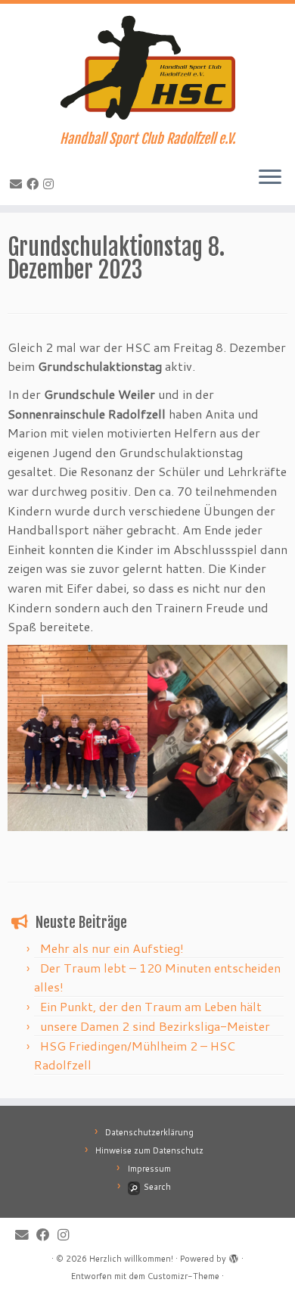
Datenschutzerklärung (149, 1132)
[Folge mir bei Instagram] (50, 183)
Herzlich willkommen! (131, 1259)
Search (157, 1187)
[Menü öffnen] (270, 178)
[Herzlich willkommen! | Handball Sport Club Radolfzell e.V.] (147, 67)
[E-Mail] (18, 183)
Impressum (149, 1169)
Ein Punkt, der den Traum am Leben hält (151, 1006)
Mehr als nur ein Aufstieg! (112, 948)
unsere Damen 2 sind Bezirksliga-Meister (155, 1026)
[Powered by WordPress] (233, 1255)
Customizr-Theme (183, 1276)
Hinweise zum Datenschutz (149, 1150)
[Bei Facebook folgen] (34, 183)
